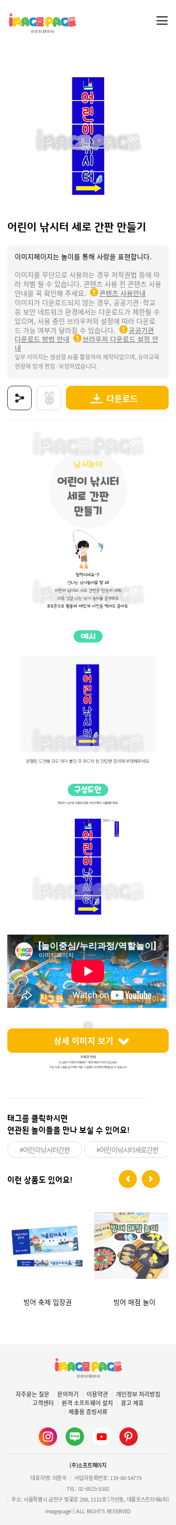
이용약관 (97, 1394)
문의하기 (68, 1394)
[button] (128, 1179)
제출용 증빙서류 (88, 1411)
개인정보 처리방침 (138, 1394)
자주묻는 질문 (32, 1394)
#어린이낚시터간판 (45, 1149)
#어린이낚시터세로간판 (127, 1149)
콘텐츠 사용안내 (122, 293)
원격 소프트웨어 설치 (87, 1403)
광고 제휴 (132, 1403)
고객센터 (43, 1403)
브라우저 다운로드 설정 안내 (86, 343)
